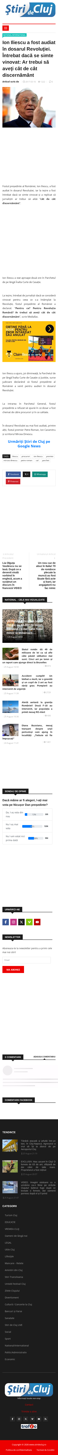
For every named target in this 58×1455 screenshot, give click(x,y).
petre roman (26, 460)
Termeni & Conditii (45, 1449)
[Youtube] (38, 1419)
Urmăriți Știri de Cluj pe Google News (29, 443)
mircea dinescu (10, 460)
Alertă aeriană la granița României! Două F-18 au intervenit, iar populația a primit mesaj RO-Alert (37, 707)
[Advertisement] (29, 154)
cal (37, 460)
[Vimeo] (32, 1419)
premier (49, 456)
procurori (26, 456)
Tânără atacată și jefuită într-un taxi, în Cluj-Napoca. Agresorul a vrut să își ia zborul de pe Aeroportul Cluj (38, 1145)
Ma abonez (13, 969)
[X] (25, 1419)
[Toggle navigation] (5, 28)
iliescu (15, 456)
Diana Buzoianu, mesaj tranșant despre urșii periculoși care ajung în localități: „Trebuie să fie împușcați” (27, 732)
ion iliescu (38, 456)
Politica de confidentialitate (19, 1449)
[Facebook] (12, 1419)
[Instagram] (19, 1419)
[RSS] (45, 1419)
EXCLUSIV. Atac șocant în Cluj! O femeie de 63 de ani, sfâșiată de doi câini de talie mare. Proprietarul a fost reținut (38, 1165)
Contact (29, 1404)
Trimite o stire (29, 1411)
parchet (45, 460)
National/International (14, 35)
